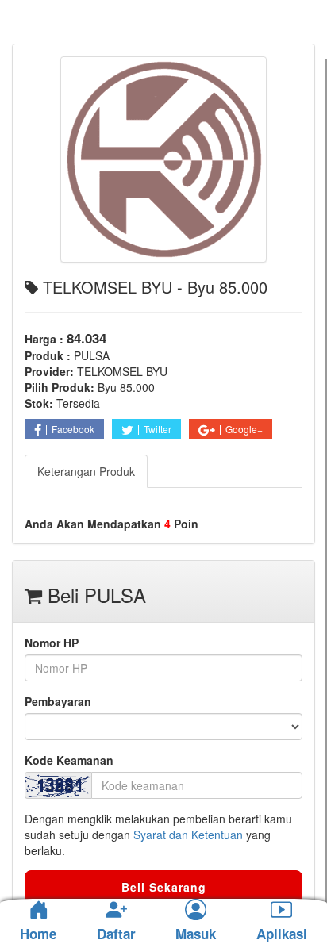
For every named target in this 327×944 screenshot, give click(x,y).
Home (38, 933)
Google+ (244, 429)
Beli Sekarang (163, 887)
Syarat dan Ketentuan (188, 834)
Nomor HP (52, 642)
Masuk (195, 934)
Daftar (116, 934)
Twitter (157, 429)
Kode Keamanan (69, 760)
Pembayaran (58, 701)
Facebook (73, 429)
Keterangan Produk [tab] (86, 471)
